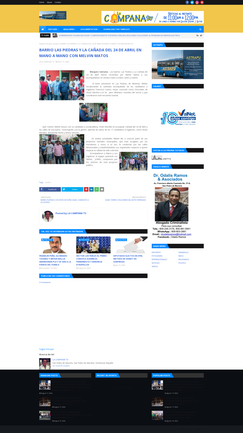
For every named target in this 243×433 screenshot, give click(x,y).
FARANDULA (183, 252)
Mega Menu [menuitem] (69, 29)
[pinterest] (202, 2)
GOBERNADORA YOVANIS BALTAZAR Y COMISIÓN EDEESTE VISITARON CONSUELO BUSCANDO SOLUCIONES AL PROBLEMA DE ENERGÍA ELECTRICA (71, 385)
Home (41, 2)
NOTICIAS (156, 263)
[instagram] (197, 2)
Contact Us (199, 429)
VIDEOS (155, 266)
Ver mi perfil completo (61, 366)
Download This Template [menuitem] (117, 29)
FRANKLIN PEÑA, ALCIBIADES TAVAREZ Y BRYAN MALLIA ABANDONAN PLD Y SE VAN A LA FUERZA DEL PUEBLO (55, 260)
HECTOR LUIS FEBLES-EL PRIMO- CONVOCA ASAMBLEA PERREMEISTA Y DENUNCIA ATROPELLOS (91, 260)
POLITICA (182, 263)
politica (56, 44)
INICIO (181, 256)
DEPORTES (156, 252)
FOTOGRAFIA (157, 256)
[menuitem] (42, 29)
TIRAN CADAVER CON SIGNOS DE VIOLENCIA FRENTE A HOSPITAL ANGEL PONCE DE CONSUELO (98, 37)
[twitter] (192, 2)
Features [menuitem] (52, 29)
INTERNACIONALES (159, 259)
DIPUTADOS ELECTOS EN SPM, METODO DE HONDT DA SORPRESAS (128, 258)
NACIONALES (183, 259)
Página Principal (45, 44)
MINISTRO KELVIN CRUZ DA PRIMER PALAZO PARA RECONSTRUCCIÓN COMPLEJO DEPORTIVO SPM (180, 415)
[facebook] (187, 2)
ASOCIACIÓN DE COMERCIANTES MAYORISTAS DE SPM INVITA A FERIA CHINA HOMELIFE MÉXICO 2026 (71, 415)
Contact (58, 2)
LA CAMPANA (58, 429)
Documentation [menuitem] (89, 29)
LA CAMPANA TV (47, 62)
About (49, 2)
